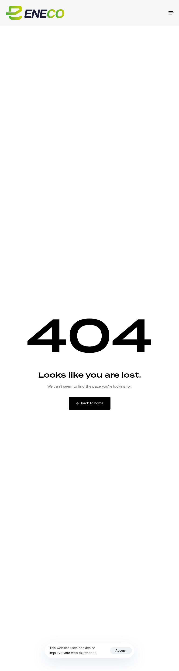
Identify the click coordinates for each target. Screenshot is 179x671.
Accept (121, 650)
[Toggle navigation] (146, 13)
